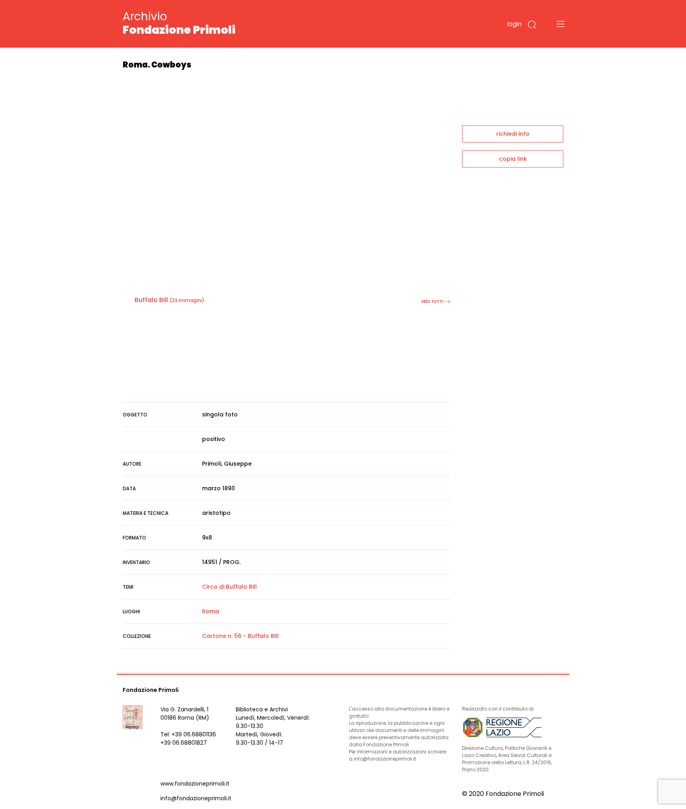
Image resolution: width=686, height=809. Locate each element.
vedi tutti (432, 301)
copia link (513, 159)
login (514, 24)
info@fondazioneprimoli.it (195, 798)
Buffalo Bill (151, 299)
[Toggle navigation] (560, 24)
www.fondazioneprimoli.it (194, 784)
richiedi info (513, 134)
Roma (210, 611)
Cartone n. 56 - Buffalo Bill (240, 636)
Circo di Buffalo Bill (229, 587)
